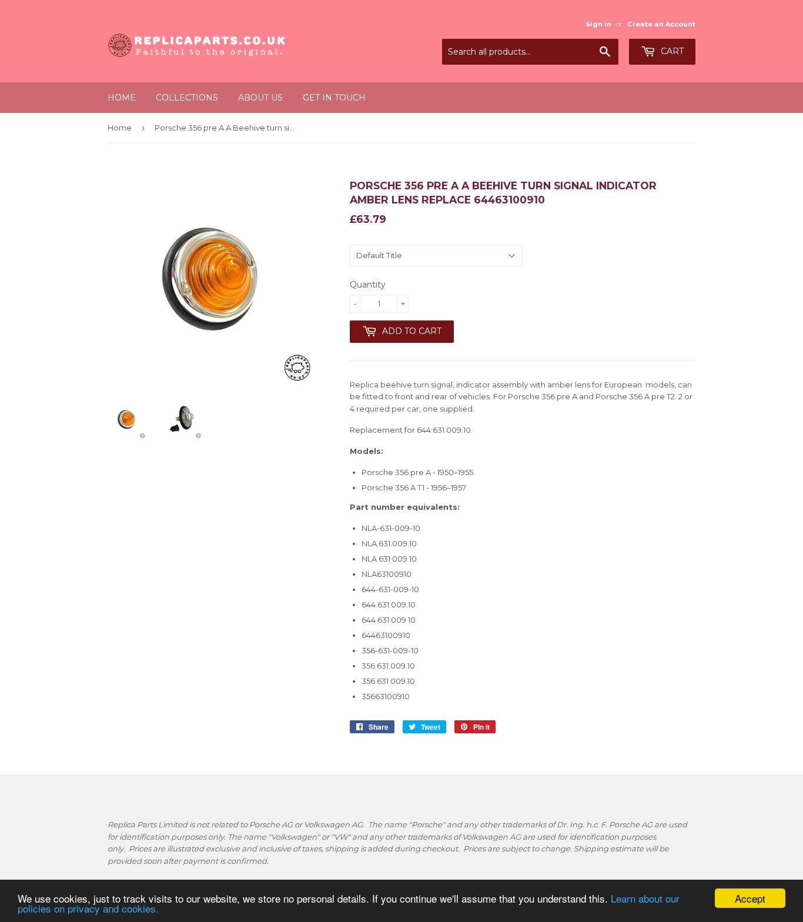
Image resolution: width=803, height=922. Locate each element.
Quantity (368, 284)
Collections (187, 97)
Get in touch (334, 97)
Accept (750, 898)
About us (260, 97)
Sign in (598, 24)
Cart (671, 51)
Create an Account (661, 24)
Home (122, 97)
